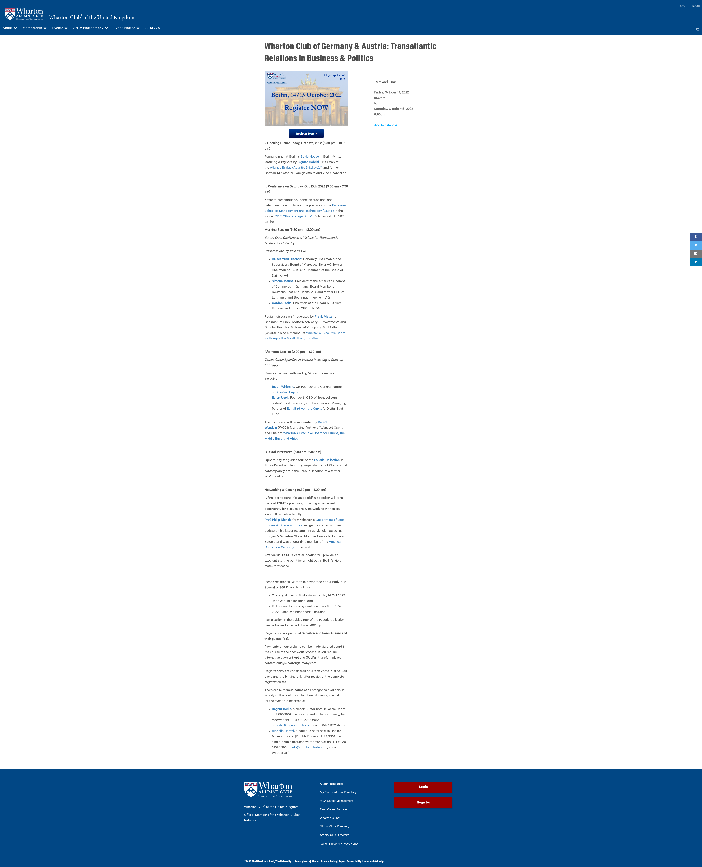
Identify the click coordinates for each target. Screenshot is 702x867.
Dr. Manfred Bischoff (286, 259)
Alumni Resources (332, 784)
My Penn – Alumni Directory (338, 792)
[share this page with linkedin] (696, 262)
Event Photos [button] (125, 28)
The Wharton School (263, 861)
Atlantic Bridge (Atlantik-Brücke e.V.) (296, 167)
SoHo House (310, 156)
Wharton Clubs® (330, 818)
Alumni (315, 861)
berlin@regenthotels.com (294, 725)
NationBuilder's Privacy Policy (339, 843)
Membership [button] (32, 28)
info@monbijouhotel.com (309, 747)
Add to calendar (385, 125)
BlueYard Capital (287, 392)
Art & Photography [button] (89, 28)
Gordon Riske (281, 303)
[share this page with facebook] (696, 237)
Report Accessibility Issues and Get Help (361, 861)
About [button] (8, 28)
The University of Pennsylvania (292, 861)
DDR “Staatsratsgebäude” (293, 216)
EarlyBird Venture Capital (305, 409)
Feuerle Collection (327, 460)
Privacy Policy (329, 861)
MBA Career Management (336, 801)
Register (696, 6)
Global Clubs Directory (334, 826)
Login (682, 6)
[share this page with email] (696, 254)
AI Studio (152, 28)
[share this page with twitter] (696, 245)
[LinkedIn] (697, 29)
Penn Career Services (334, 809)
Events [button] (58, 28)
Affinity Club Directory (334, 835)
